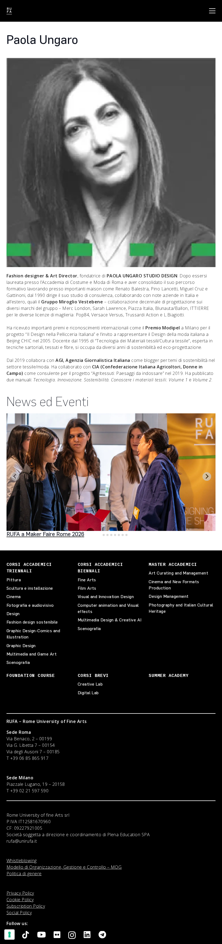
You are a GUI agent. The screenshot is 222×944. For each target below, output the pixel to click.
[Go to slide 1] (99, 534)
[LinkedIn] (87, 935)
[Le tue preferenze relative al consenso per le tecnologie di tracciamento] (9, 934)
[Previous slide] (15, 476)
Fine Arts (87, 579)
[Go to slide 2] (104, 535)
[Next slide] (207, 476)
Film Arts (87, 588)
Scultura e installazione (29, 588)
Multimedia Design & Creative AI (110, 619)
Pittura (13, 579)
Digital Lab (88, 692)
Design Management (168, 596)
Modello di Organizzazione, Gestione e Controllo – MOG (64, 867)
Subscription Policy (25, 906)
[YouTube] (41, 935)
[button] (212, 11)
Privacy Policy (20, 893)
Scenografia (18, 662)
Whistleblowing (21, 861)
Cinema (13, 596)
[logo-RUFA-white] (9, 11)
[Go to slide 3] (107, 535)
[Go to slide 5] (115, 535)
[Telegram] (102, 935)
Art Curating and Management (178, 573)
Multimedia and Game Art (31, 654)
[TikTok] (25, 935)
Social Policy (19, 913)
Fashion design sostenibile (32, 622)
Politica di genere (24, 874)
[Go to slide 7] (123, 535)
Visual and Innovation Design (106, 596)
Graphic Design (21, 645)
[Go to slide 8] (126, 535)
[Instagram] (72, 935)
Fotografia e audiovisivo (30, 605)
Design (13, 613)
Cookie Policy (20, 900)
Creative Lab (90, 684)
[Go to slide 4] (111, 535)
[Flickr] (57, 935)
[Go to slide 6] (119, 535)
